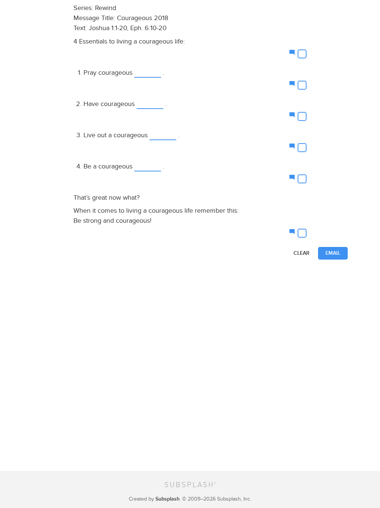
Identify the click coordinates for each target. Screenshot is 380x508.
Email (332, 253)
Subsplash (167, 499)
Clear (301, 253)
